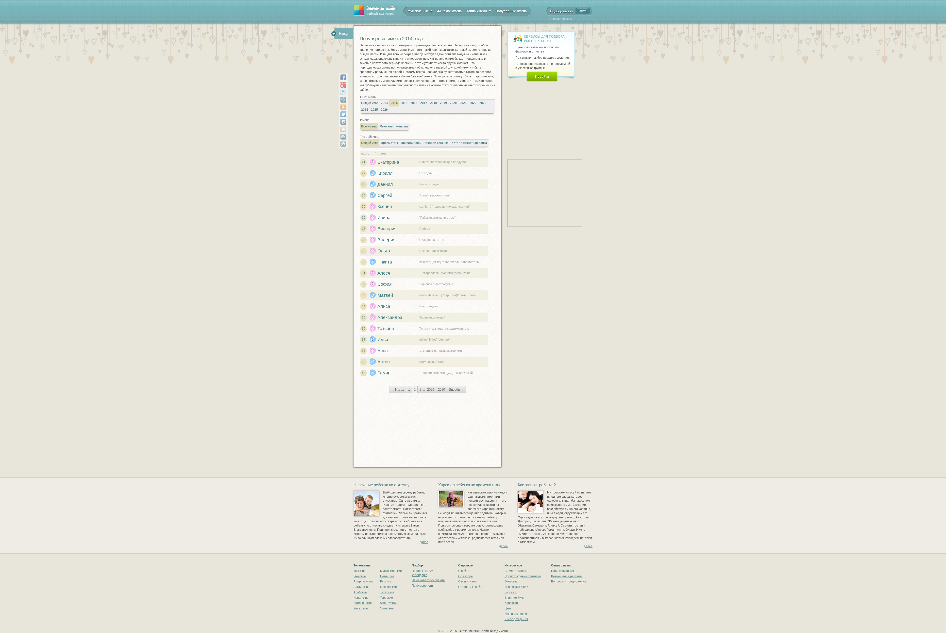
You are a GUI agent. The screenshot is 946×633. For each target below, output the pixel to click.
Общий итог (369, 103)
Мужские (386, 126)
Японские (387, 608)
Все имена (369, 126)
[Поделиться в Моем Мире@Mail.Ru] (343, 100)
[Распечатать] (343, 137)
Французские (389, 603)
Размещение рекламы (566, 576)
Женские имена (449, 11)
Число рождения (516, 619)
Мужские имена (420, 11)
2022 (473, 103)
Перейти (542, 76)
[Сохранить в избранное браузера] (343, 129)
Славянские (388, 587)
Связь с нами (467, 581)
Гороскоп (511, 592)
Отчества (511, 581)
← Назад (397, 389)
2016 (413, 103)
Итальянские (363, 603)
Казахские (361, 608)
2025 (374, 109)
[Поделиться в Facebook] (343, 77)
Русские (385, 581)
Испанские (361, 597)
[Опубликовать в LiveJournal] (343, 92)
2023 (482, 103)
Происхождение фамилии (523, 576)
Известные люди (516, 587)
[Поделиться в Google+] (343, 85)
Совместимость (515, 571)
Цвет (508, 608)
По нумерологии (423, 585)
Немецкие (387, 576)
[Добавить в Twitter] (343, 114)
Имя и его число (516, 613)
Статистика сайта (470, 587)
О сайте (463, 571)
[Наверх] (343, 144)
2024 (364, 109)
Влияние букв (514, 597)
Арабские (360, 592)
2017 (423, 103)
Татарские (387, 592)
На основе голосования (428, 580)
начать (582, 11)
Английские (362, 587)
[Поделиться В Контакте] (343, 122)
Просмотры (389, 143)
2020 (453, 103)
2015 (404, 103)
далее (424, 542)
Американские (363, 581)
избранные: (562, 19)
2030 (441, 389)
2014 (394, 103)
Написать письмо (563, 571)
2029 (430, 389)
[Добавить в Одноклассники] (343, 107)
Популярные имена (511, 11)
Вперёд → (456, 389)
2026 (384, 109)
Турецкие (386, 597)
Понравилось (411, 143)
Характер (511, 603)
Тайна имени (477, 11)
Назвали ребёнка (436, 143)
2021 (463, 103)
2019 (443, 103)
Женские (402, 126)
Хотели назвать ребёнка (469, 143)
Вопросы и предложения (568, 581)
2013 (384, 103)
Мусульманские (391, 571)
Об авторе (465, 576)
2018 (433, 103)
